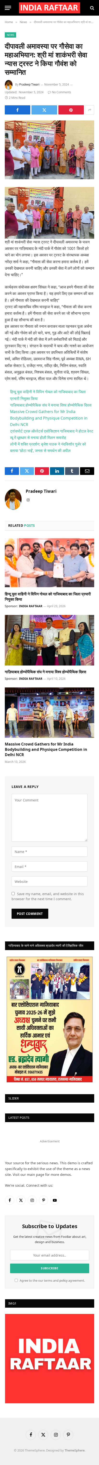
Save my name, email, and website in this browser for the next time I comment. (48, 896)
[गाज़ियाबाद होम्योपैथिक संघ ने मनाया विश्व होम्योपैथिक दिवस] (49, 640)
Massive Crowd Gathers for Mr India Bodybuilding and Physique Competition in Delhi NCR (48, 418)
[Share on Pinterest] (71, 109)
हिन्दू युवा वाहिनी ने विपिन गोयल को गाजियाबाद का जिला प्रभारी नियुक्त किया (48, 596)
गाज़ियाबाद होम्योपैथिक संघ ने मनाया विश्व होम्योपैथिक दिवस (51, 405)
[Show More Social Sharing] (89, 109)
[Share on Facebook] (17, 109)
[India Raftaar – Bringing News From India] (49, 8)
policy (63, 1281)
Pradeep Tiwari (29, 84)
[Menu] (8, 7)
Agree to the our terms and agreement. (52, 1281)
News (10, 35)
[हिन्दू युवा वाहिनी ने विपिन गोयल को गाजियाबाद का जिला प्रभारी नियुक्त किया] (49, 562)
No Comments (61, 92)
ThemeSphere (75, 1450)
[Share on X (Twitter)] (44, 109)
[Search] (91, 7)
